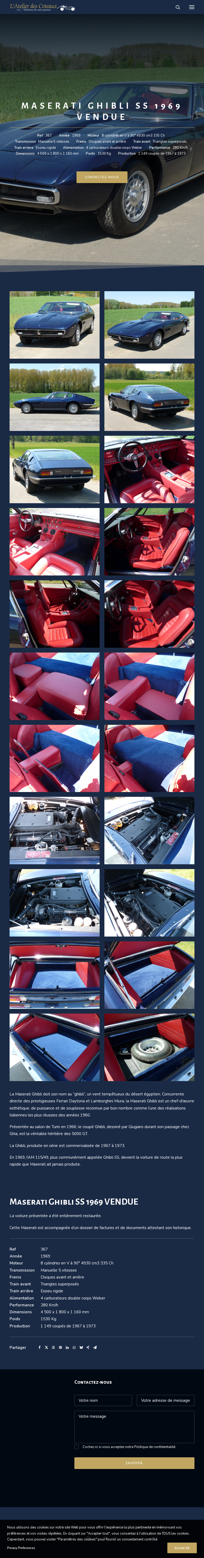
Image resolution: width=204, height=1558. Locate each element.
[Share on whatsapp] (74, 1347)
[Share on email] (95, 1347)
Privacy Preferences (21, 1548)
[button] (192, 7)
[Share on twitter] (46, 1347)
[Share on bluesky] (81, 1347)
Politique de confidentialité (154, 1447)
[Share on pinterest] (60, 1347)
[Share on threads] (53, 1347)
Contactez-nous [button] (102, 177)
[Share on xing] (88, 1347)
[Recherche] (175, 7)
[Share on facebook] (39, 1347)
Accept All (182, 1548)
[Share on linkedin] (67, 1347)
